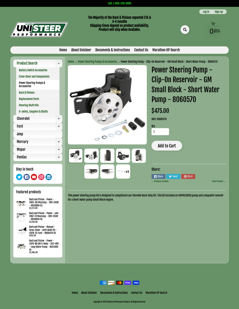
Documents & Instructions (112, 50)
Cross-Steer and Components (34, 76)
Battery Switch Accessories (33, 70)
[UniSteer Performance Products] (39, 29)
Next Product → (219, 181)
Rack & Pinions (26, 92)
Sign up (219, 11)
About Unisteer (81, 50)
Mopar (39, 150)
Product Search (39, 64)
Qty (153, 126)
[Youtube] (34, 177)
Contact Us (141, 50)
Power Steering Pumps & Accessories (32, 84)
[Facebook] (26, 177)
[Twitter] (19, 177)
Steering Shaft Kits (29, 105)
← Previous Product (160, 181)
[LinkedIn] (48, 177)
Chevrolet (39, 119)
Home (63, 50)
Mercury (39, 143)
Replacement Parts (29, 99)
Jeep (20, 134)
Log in (206, 11)
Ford (39, 127)
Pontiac (39, 158)
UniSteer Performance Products (118, 302)
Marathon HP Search (166, 50)
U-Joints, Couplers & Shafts (33, 111)
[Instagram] (41, 177)
